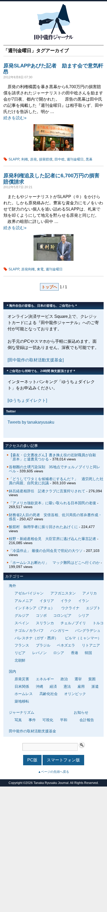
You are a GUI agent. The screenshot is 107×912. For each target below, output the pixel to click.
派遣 (95, 686)
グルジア (22, 615)
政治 (64, 679)
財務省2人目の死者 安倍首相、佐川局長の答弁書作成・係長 (55, 517)
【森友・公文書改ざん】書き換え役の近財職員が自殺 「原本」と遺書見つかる (54, 457)
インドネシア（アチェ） (35, 608)
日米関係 (22, 686)
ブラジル (43, 645)
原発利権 (28, 269)
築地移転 (22, 701)
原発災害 (22, 679)
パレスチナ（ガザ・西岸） (36, 638)
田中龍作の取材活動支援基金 (32, 731)
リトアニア (91, 645)
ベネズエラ (66, 645)
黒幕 (89, 159)
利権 (24, 159)
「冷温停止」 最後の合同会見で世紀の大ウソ (46, 551)
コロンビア (62, 615)
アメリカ (89, 593)
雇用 (81, 686)
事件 (32, 720)
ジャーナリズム (21, 712)
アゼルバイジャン (29, 593)
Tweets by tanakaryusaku (31, 422)
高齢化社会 (48, 694)
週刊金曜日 (75, 159)
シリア (83, 615)
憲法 (67, 686)
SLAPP (14, 159)
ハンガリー (59, 630)
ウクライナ (70, 608)
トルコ (98, 623)
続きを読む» (14, 118)
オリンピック (75, 694)
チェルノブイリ (73, 623)
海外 (12, 586)
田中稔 (60, 159)
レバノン (39, 653)
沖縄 (39, 686)
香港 (74, 653)
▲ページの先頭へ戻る (53, 772)
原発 (33, 159)
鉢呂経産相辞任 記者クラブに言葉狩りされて (47, 491)
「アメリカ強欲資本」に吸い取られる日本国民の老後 (52, 503)
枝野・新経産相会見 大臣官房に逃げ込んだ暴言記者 (52, 539)
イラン (83, 601)
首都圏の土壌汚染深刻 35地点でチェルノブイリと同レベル (54, 469)
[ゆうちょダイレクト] (27, 400)
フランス (22, 645)
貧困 (92, 679)
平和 (63, 720)
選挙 (78, 679)
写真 (18, 720)
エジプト (93, 608)
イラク (66, 601)
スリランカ (45, 623)
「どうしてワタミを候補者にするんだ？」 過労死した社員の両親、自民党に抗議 (56, 481)
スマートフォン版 (63, 760)
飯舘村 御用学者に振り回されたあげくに (43, 527)
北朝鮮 (20, 660)
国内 (12, 671)
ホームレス (24, 694)
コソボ (41, 615)
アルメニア (24, 601)
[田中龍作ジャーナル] (53, 39)
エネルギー (45, 679)
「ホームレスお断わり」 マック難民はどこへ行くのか (54, 562)
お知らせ (81, 712)
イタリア (46, 601)
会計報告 (86, 720)
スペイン (22, 623)
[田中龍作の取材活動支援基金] (36, 360)
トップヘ (49, 287)
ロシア (58, 653)
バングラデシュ (88, 630)
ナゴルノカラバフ (29, 630)
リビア (20, 653)
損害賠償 (45, 159)
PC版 (32, 760)
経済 (53, 686)
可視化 (47, 720)
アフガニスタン (63, 593)
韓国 (88, 653)
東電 (40, 269)
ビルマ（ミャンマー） (83, 638)
